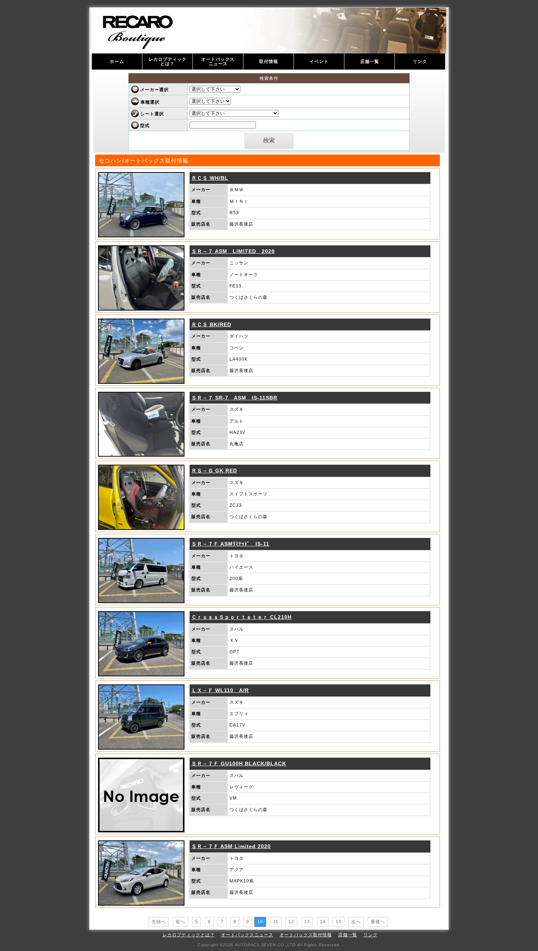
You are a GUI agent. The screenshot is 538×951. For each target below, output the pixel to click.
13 (307, 921)
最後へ (378, 921)
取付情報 (268, 61)
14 (323, 921)
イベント (319, 61)
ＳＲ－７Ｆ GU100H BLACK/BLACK (238, 763)
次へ (356, 921)
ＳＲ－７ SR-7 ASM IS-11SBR (234, 398)
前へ (180, 921)
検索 (269, 140)
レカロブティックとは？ (168, 61)
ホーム (117, 61)
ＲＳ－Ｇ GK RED (214, 470)
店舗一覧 (369, 61)
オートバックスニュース (218, 61)
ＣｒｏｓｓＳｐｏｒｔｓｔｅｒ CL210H (241, 617)
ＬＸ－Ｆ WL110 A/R (220, 690)
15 (338, 921)
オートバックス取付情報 (306, 934)
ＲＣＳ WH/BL (209, 178)
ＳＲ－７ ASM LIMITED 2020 (233, 251)
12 (291, 921)
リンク (420, 61)
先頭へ (159, 921)
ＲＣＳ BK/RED (211, 324)
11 (276, 921)
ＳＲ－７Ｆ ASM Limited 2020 (231, 846)
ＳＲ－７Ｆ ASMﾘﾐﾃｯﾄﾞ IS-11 (230, 544)
